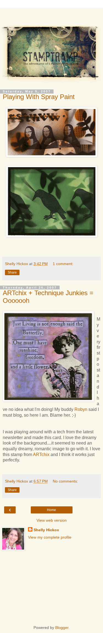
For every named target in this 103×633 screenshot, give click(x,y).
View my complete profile (49, 537)
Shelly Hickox (46, 530)
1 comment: (63, 264)
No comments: (65, 481)
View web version (52, 520)
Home (51, 510)
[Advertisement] (52, 15)
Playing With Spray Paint (39, 96)
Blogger (61, 627)
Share (12, 272)
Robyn (81, 409)
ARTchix (41, 454)
